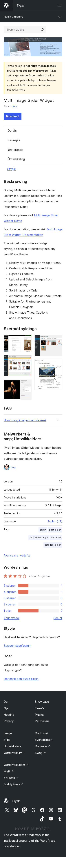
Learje (8, 733)
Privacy (9, 721)
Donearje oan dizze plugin (21, 679)
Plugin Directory (13, 16)
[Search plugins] (42, 29)
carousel (56, 537)
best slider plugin (39, 537)
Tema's (39, 708)
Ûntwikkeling (16, 159)
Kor (14, 106)
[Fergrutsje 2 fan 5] (26, 360)
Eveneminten (43, 740)
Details (12, 130)
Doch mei (41, 733)
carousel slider (53, 544)
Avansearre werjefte (17, 555)
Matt (9, 771)
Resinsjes (14, 140)
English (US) (55, 521)
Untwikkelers (12, 746)
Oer (6, 701)
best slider (55, 529)
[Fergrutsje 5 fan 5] (57, 364)
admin (43, 529)
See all (58, 618)
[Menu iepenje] (60, 5)
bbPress (11, 778)
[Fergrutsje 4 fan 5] (57, 340)
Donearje (43, 746)
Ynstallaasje (15, 150)
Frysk (16, 801)
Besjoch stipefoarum (17, 645)
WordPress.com (16, 765)
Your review (11, 618)
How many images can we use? (25, 420)
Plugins (39, 714)
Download (12, 116)
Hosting (9, 714)
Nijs (6, 708)
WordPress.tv (14, 753)
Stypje (11, 169)
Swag (40, 753)
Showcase (42, 701)
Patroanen (42, 721)
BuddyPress (14, 784)
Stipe (7, 740)
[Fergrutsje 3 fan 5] (26, 384)
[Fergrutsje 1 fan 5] (26, 340)
